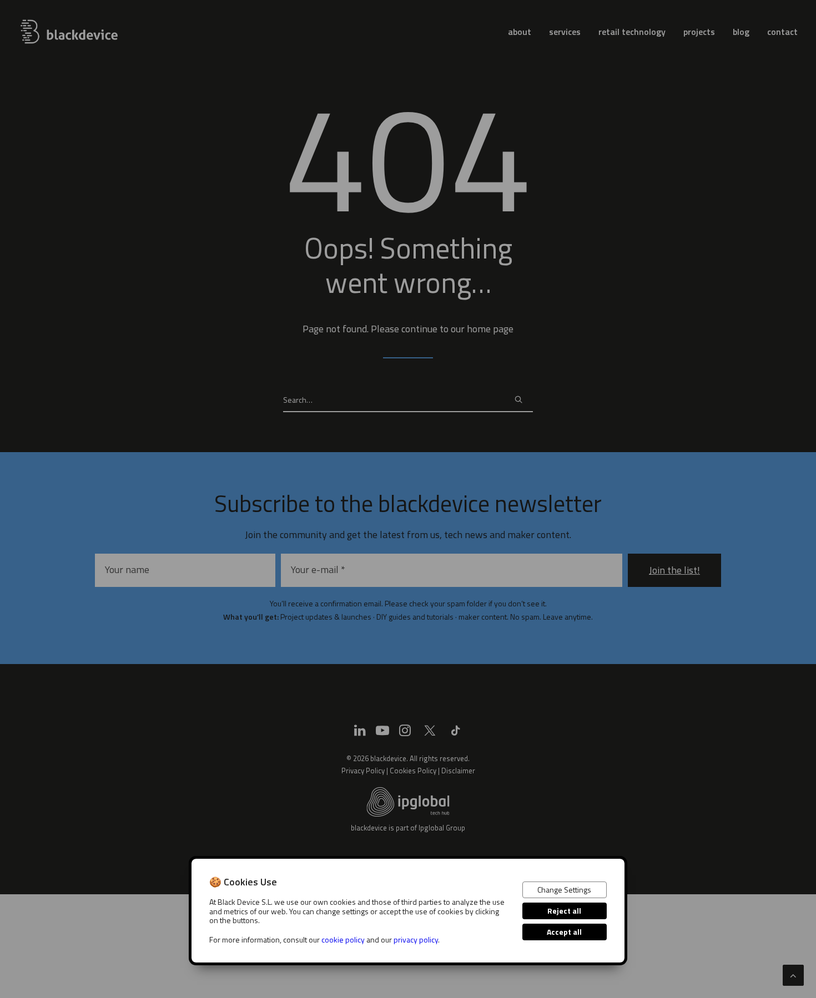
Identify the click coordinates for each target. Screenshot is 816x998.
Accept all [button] (564, 932)
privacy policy (416, 939)
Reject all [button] (564, 910)
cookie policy (343, 939)
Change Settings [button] (564, 889)
